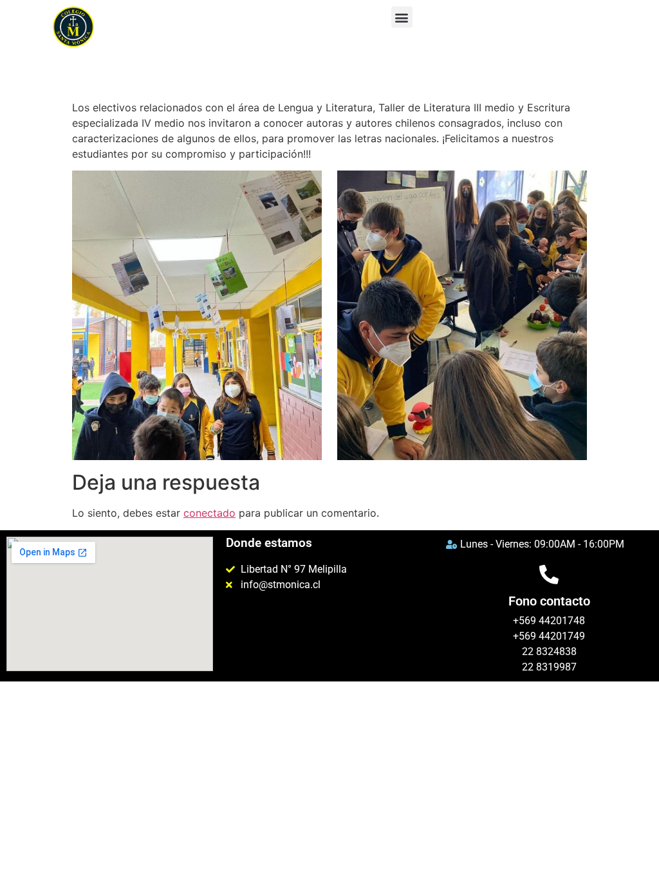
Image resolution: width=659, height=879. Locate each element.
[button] (402, 17)
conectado (209, 512)
